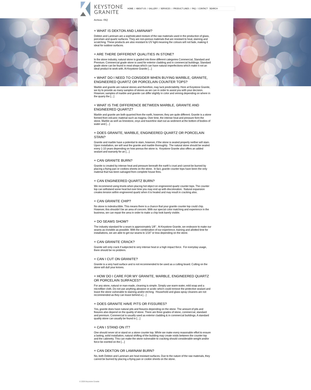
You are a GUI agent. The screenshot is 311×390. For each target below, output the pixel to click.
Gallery (153, 8)
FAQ (194, 8)
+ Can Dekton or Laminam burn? (124, 351)
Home (130, 8)
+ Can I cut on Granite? (116, 259)
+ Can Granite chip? (112, 201)
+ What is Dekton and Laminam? (123, 31)
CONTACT (203, 8)
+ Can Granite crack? (114, 242)
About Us (141, 8)
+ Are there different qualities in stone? (134, 54)
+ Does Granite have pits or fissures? (130, 304)
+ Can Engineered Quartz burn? (124, 181)
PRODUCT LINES (181, 8)
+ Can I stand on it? (112, 327)
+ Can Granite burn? (113, 160)
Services (165, 8)
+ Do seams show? (111, 221)
